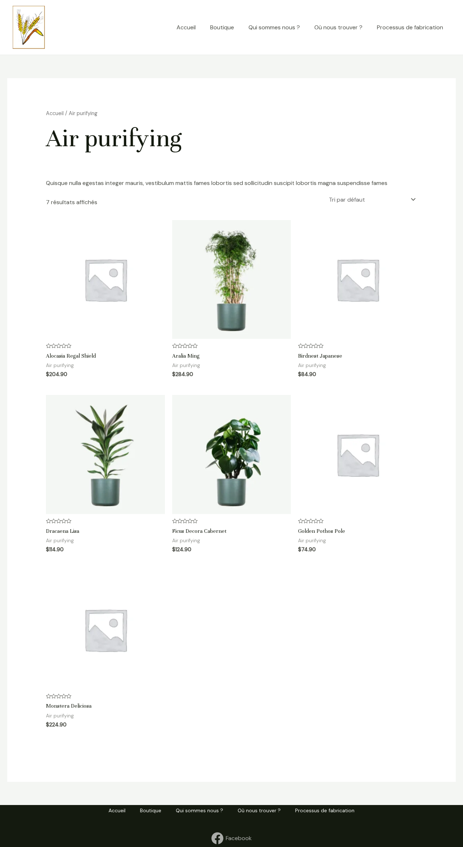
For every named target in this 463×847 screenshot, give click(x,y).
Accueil (186, 27)
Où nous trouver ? (338, 27)
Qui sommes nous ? (274, 27)
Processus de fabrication (410, 27)
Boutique (222, 27)
